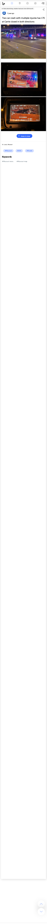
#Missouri (8, 151)
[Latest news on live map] (4, 3)
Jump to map (25, 136)
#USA (19, 151)
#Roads (29, 151)
